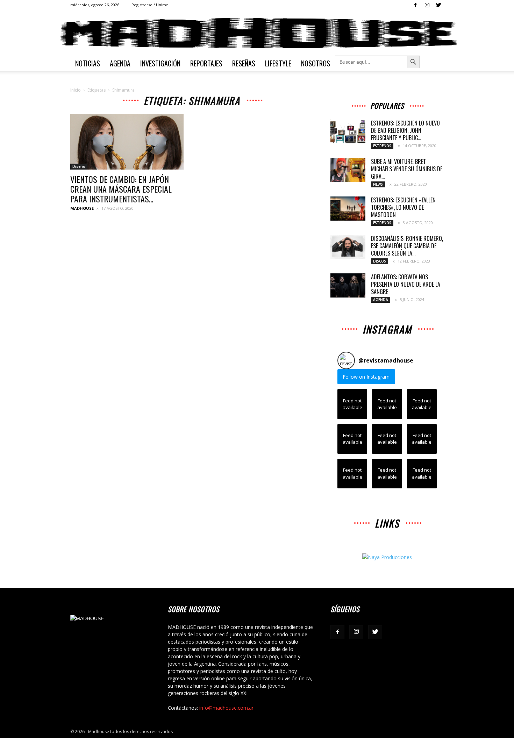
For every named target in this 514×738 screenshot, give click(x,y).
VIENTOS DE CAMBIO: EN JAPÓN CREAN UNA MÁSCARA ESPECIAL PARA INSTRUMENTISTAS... (121, 189)
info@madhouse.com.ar (226, 707)
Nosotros (315, 63)
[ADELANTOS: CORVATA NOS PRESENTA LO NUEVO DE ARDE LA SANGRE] (347, 285)
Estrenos (382, 145)
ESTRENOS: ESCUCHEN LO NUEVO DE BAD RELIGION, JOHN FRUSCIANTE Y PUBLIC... (405, 130)
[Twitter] (438, 5)
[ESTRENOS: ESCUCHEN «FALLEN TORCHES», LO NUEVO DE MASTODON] (347, 208)
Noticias (87, 63)
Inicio (75, 90)
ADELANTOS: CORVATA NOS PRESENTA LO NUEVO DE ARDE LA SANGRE (405, 284)
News (378, 184)
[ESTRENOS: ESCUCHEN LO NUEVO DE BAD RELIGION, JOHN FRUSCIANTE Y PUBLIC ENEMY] (347, 132)
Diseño (78, 166)
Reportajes (206, 63)
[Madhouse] (257, 33)
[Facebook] (415, 5)
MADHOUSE (82, 208)
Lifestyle (278, 63)
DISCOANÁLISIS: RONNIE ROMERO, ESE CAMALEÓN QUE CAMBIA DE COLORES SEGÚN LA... (407, 245)
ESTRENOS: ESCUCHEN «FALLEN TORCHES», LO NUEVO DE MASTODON (403, 207)
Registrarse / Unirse (149, 4)
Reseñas (243, 63)
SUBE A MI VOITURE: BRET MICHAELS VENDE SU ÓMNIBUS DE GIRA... (406, 168)
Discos (379, 261)
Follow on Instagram (366, 376)
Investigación (160, 63)
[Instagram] (427, 5)
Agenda (120, 63)
